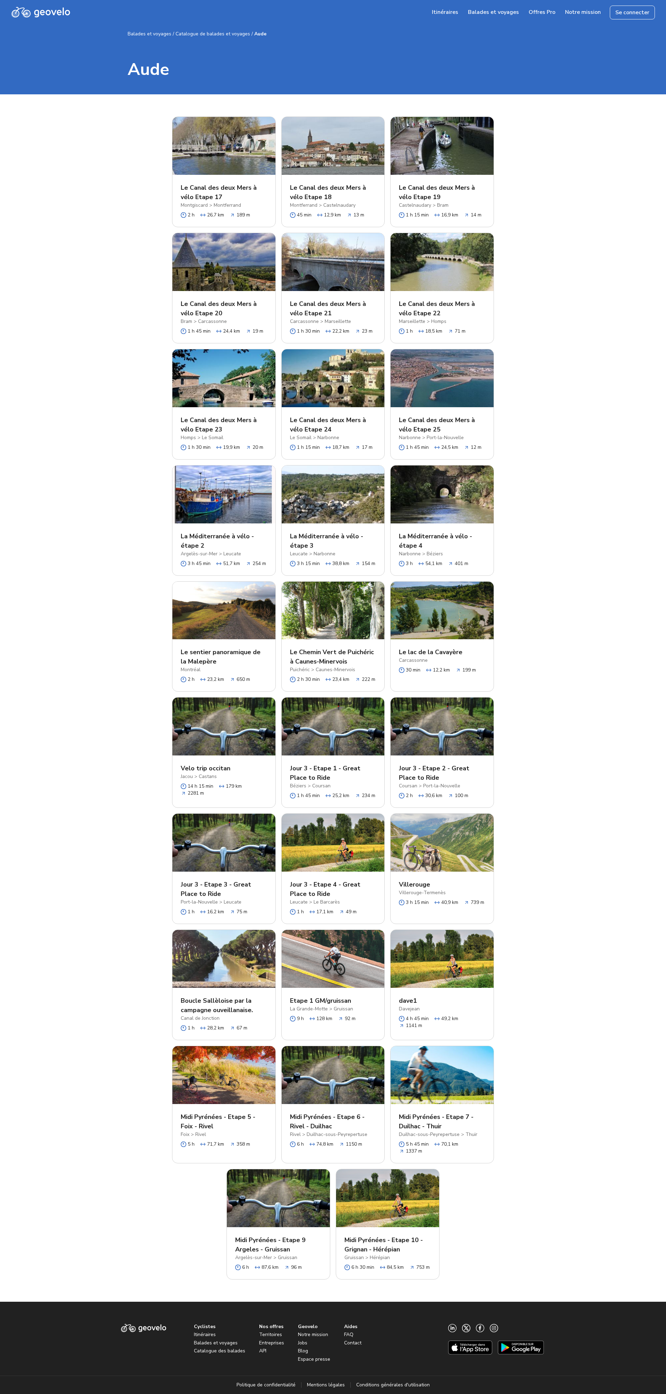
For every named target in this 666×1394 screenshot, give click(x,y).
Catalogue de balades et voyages (213, 34)
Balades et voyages (149, 34)
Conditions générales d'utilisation (393, 1385)
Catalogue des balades (219, 1350)
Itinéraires (205, 1334)
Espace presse (314, 1359)
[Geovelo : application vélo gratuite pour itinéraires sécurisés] (40, 12)
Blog (303, 1350)
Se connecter (632, 12)
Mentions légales (326, 1385)
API (262, 1350)
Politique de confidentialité (266, 1385)
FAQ (348, 1334)
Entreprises (271, 1342)
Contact (352, 1342)
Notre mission (313, 1334)
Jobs (302, 1342)
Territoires (270, 1334)
